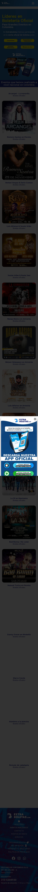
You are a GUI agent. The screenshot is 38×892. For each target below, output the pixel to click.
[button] (35, 419)
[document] (19, 446)
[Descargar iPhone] (19, 465)
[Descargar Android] (19, 473)
